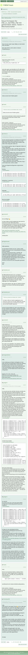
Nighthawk (6, 241)
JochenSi (5, 214)
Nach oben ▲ (22, 652)
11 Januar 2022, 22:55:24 (6, 384)
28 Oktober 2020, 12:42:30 (6, 91)
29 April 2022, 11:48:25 (6, 566)
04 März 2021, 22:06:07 (6, 216)
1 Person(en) (4, 76)
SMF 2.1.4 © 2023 (11, 653)
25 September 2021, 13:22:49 (7, 322)
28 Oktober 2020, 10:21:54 (6, 40)
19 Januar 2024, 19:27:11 (6, 601)
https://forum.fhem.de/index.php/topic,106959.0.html (12, 85)
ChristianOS (6, 599)
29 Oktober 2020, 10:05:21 (6, 106)
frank (4, 55)
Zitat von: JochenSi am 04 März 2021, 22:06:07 (12, 297)
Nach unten (3, 32)
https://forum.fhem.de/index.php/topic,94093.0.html (11, 378)
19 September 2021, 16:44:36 (7, 294)
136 (16, 32)
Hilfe (4, 652)
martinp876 (14, 13)
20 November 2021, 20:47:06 (7, 356)
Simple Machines (17, 653)
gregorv (5, 382)
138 (21, 32)
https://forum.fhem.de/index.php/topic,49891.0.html (11, 376)
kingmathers (6, 355)
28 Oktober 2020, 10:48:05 (6, 57)
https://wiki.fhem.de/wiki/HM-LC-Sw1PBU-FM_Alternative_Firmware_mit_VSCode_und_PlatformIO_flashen (14, 232)
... (12, 32)
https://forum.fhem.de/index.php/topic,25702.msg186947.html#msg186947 (14, 539)
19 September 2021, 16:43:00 (7, 272)
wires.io (5, 38)
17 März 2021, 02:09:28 (6, 243)
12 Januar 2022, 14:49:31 (6, 498)
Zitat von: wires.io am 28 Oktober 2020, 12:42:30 (13, 109)
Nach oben (3, 642)
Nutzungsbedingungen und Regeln (12, 652)
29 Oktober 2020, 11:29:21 (6, 135)
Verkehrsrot (6, 270)
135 (14, 32)
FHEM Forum (8, 5)
